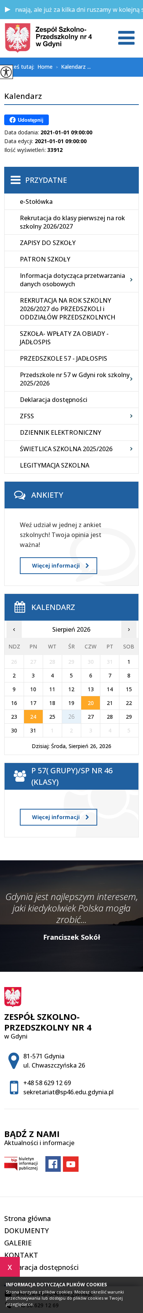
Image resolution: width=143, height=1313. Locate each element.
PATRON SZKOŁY (45, 259)
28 (110, 716)
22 (129, 703)
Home (45, 66)
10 (33, 689)
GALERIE (18, 1242)
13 (91, 689)
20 (91, 703)
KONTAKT (21, 1255)
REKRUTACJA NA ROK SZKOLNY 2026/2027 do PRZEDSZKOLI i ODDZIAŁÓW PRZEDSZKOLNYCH (68, 308)
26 (71, 716)
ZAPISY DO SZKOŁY (48, 243)
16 (14, 703)
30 (14, 730)
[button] (7, 9)
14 (110, 689)
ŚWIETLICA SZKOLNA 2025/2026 (66, 449)
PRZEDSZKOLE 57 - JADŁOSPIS (63, 358)
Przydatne (46, 180)
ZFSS (27, 416)
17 (33, 703)
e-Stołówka (36, 201)
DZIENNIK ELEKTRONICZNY (60, 432)
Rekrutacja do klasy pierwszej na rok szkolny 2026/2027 (72, 222)
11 (52, 689)
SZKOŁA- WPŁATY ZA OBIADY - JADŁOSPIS (64, 337)
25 (52, 716)
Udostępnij (30, 120)
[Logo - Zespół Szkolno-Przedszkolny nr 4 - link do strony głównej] (48, 38)
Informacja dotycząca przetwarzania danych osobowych (72, 279)
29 (129, 716)
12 (71, 689)
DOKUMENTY (26, 1230)
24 (33, 716)
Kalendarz (23, 96)
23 (14, 716)
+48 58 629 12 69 (47, 1083)
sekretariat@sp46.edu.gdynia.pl (68, 1092)
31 (33, 730)
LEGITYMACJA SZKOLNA (54, 465)
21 (110, 703)
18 (52, 703)
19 (71, 703)
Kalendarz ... (73, 67)
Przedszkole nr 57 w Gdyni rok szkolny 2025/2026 (75, 379)
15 (129, 689)
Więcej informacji (56, 565)
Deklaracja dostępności (53, 399)
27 (91, 716)
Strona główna (27, 1218)
